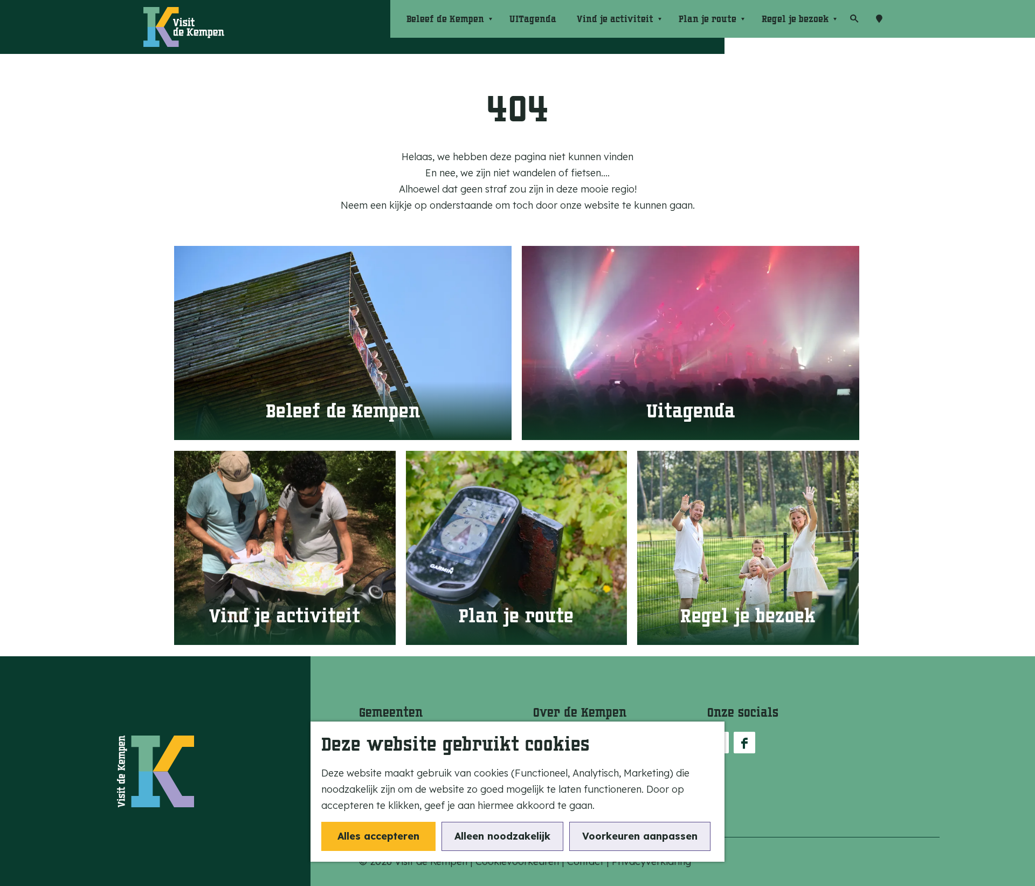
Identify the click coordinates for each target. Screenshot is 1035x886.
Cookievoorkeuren (517, 861)
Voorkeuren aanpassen (640, 836)
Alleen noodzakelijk (502, 836)
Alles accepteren (378, 836)
